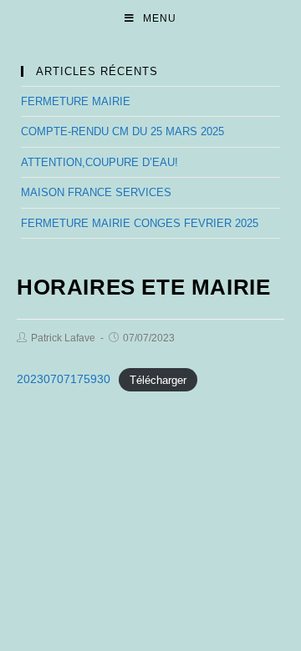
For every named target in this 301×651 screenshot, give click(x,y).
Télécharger (158, 379)
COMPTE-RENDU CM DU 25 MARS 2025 (122, 131)
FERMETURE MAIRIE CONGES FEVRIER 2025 (139, 223)
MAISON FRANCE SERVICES (96, 192)
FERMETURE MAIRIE (75, 101)
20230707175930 (63, 379)
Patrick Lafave (63, 338)
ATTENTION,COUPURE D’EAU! (99, 162)
